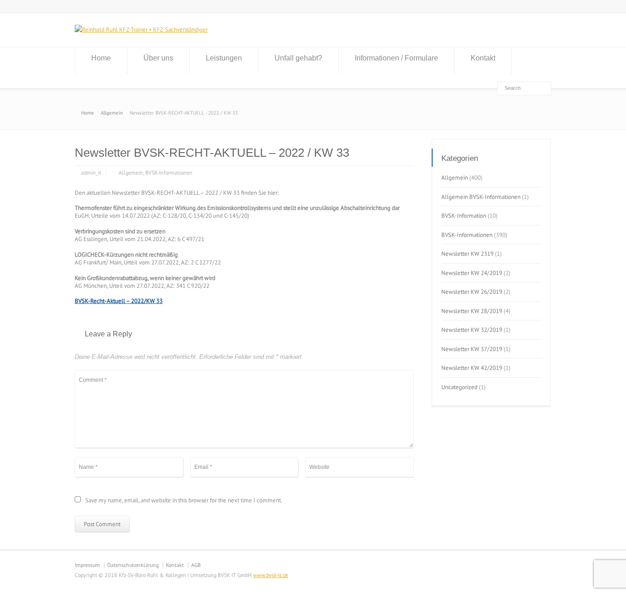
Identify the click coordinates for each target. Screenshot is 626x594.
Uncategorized (459, 387)
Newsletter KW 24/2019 (471, 273)
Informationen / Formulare (396, 58)
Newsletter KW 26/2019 (471, 292)
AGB (196, 564)
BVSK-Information (463, 216)
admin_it (91, 172)
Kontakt (483, 58)
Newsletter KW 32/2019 (471, 330)
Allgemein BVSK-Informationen (481, 197)
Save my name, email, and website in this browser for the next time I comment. (183, 500)
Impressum (87, 564)
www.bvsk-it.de (270, 575)
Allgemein (131, 172)
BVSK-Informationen (168, 172)
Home (101, 58)
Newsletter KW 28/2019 (471, 311)
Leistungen (224, 58)
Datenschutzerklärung (133, 564)
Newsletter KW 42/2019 (471, 368)
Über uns (158, 58)
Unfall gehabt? (298, 58)
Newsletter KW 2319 (467, 254)
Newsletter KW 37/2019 (471, 349)
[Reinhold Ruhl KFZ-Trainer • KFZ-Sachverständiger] (141, 29)
